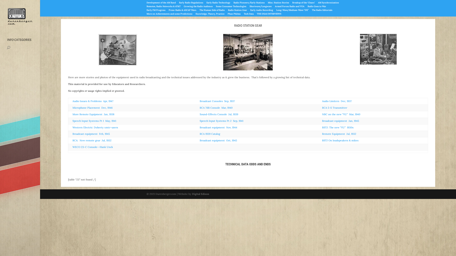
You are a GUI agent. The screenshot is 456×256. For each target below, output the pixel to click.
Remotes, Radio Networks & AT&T (164, 6)
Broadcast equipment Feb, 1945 (91, 133)
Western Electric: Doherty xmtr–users (95, 127)
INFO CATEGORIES (19, 40)
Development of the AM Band (161, 3)
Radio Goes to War (317, 6)
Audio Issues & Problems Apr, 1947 (92, 101)
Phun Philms (234, 14)
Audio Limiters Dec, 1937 (337, 101)
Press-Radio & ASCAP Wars (182, 10)
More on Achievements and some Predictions (169, 14)
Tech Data (249, 14)
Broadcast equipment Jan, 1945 (340, 120)
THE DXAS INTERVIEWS (269, 14)
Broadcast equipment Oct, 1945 (218, 140)
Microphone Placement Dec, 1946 (92, 107)
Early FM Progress (156, 10)
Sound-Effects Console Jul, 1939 (219, 114)
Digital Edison (200, 194)
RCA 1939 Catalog (210, 133)
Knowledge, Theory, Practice (210, 14)
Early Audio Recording (261, 10)
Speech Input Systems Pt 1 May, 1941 (94, 120)
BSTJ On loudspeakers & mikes (340, 140)
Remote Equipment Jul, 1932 (339, 133)
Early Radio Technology (218, 3)
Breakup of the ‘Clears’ (303, 3)
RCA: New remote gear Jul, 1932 (92, 140)
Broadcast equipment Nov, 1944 (218, 127)
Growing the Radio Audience (198, 6)
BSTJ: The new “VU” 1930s (338, 127)
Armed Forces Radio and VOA (289, 6)
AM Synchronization (328, 3)
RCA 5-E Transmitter (334, 107)
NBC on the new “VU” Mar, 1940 (341, 114)
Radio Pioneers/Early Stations (249, 3)
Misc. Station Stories (278, 3)
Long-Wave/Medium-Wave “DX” (292, 10)
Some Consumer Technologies (231, 6)
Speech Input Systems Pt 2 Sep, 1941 (221, 120)
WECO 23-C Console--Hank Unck (92, 147)
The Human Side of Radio (212, 10)
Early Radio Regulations (191, 3)
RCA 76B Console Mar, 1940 (216, 107)
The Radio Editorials (322, 10)
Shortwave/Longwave (261, 6)
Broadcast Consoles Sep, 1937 (217, 101)
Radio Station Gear (237, 10)
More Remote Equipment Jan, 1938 (93, 114)
